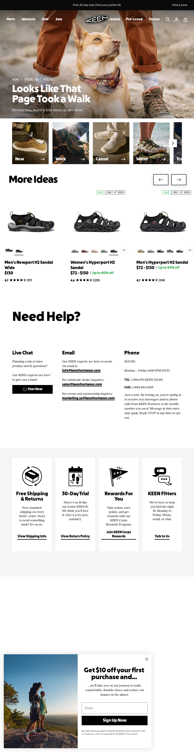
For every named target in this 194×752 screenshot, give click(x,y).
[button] (185, 19)
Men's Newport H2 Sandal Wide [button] (29, 265)
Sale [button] (59, 19)
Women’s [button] (28, 19)
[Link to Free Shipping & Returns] (32, 504)
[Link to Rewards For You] (118, 504)
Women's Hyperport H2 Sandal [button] (92, 265)
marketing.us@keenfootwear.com (88, 398)
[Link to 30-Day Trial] (75, 504)
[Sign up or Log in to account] (176, 19)
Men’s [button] (11, 19)
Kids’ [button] (45, 19)
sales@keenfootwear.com (82, 384)
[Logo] (97, 19)
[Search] (168, 19)
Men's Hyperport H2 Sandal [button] (162, 263)
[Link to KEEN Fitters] (162, 504)
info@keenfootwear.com (81, 370)
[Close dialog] (146, 659)
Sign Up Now (115, 720)
